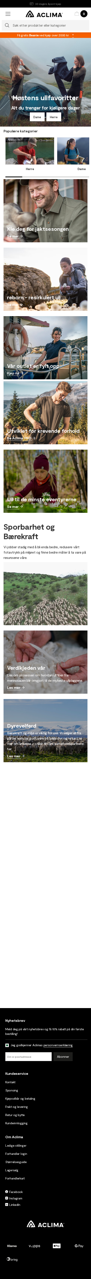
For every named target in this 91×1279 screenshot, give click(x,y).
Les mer (14, 687)
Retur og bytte (15, 1115)
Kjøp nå (13, 373)
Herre (54, 117)
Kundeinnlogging (16, 1123)
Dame (37, 117)
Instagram (15, 1198)
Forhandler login (16, 1154)
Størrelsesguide (16, 1162)
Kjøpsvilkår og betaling (20, 1098)
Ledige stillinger (15, 1145)
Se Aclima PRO (19, 438)
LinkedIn (14, 1205)
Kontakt (10, 1082)
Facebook (16, 1192)
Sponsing (11, 1090)
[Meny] (7, 13)
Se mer (13, 236)
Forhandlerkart (15, 1178)
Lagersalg (11, 1170)
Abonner (63, 1056)
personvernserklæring (58, 1045)
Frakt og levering (16, 1107)
